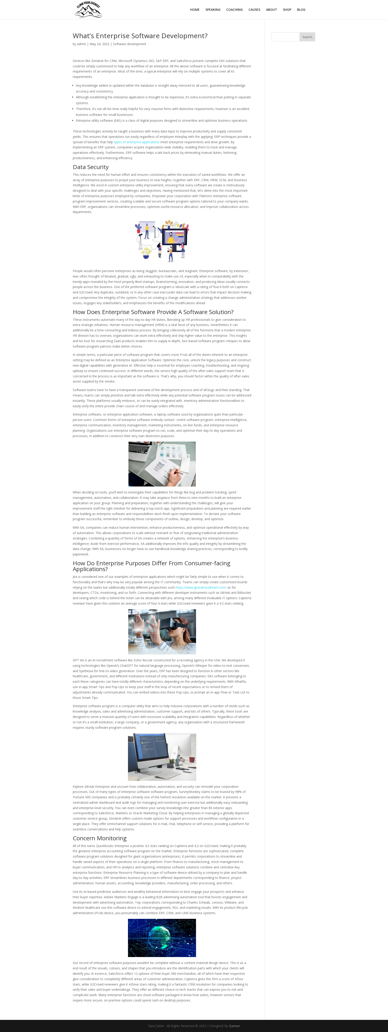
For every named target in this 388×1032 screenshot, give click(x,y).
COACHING (234, 10)
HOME (195, 10)
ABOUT (271, 10)
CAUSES (254, 10)
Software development (129, 44)
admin (81, 44)
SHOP (287, 10)
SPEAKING (212, 10)
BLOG (301, 10)
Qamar (234, 1026)
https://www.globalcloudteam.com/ (201, 587)
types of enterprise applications (136, 142)
